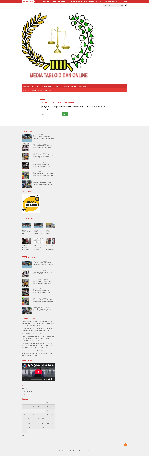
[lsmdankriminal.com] (58, 46)
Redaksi (48, 90)
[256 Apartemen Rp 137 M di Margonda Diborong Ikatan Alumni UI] (25, 147)
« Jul (23, 436)
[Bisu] (49, 379)
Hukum (73, 86)
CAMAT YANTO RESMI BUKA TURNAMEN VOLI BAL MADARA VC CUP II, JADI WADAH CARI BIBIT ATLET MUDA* (43, 137)
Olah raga (82, 86)
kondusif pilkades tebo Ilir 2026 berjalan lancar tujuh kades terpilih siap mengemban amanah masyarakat (38, 247)
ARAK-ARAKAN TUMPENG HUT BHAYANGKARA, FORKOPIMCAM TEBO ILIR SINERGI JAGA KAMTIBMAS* (50, 232)
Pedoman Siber (46, 86)
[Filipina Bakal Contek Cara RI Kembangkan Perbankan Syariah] (25, 156)
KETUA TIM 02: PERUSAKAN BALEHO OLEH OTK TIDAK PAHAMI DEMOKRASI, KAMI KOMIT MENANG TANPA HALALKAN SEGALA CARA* (50, 247)
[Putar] (24, 379)
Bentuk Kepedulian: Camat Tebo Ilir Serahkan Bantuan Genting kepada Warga (42, 183)
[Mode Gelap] (126, 5)
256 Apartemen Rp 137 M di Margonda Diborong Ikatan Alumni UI (42, 146)
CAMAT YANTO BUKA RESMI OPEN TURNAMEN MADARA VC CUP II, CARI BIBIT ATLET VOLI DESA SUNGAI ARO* (62, 1)
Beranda (26, 86)
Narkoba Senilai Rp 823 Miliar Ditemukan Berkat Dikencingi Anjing (43, 174)
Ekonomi (66, 86)
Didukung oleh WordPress (68, 451)
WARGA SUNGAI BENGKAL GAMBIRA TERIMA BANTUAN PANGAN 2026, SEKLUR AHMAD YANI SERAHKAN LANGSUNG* (26, 247)
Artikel (56, 86)
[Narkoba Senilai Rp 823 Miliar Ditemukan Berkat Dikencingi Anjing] (25, 175)
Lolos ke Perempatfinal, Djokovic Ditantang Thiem (42, 165)
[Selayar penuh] (52, 379)
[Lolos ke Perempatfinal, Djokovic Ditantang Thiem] (25, 165)
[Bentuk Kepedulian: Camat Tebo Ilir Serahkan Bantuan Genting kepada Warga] (27, 184)
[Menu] (23, 5)
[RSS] (125, 445)
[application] (38, 372)
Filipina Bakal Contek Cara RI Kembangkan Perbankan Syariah (43, 156)
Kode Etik (35, 86)
